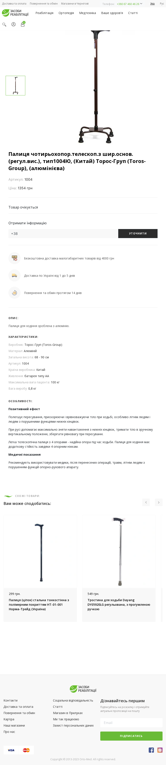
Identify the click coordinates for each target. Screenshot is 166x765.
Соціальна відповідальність (73, 700)
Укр (152, 3)
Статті (133, 13)
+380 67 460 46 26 (128, 4)
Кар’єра (8, 719)
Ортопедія (66, 13)
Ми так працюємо (66, 719)
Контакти (10, 700)
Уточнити (138, 233)
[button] (122, 3)
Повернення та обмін (44, 3)
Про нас (9, 732)
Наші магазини (14, 725)
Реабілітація (44, 13)
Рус (162, 3)
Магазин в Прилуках (68, 713)
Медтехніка (87, 13)
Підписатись (131, 736)
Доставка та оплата (14, 3)
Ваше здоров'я (112, 13)
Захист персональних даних (73, 725)
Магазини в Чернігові (75, 3)
